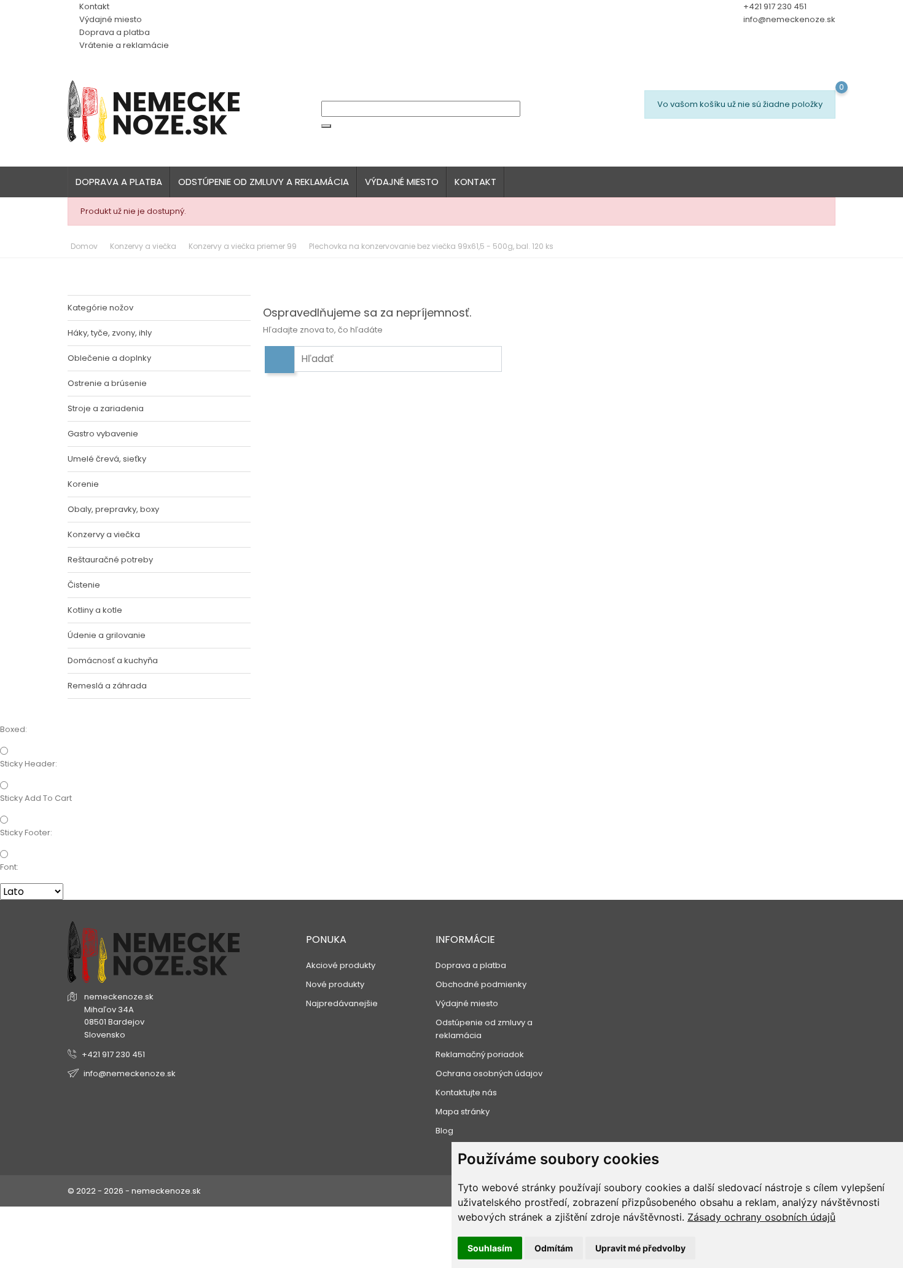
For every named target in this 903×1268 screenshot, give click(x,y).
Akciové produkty (340, 965)
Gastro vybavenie (103, 433)
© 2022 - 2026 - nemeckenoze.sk (134, 1191)
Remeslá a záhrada (107, 685)
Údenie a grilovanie (107, 635)
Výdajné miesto (109, 19)
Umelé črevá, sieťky (107, 459)
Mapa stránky (463, 1111)
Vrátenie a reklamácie (123, 45)
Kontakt (93, 6)
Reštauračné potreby (110, 559)
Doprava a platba (113, 32)
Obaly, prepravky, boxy (113, 509)
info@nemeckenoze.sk (789, 19)
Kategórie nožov (100, 307)
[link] (761, 1217)
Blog (444, 1130)
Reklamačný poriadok (480, 1054)
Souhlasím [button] (489, 1248)
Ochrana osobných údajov (489, 1073)
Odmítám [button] (553, 1248)
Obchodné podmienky (481, 984)
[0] (650, 134)
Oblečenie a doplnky (109, 358)
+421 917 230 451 (113, 1054)
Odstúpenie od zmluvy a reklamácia (263, 181)
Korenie (83, 484)
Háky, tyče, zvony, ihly (110, 333)
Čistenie (84, 585)
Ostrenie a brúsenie (107, 383)
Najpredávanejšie (342, 1003)
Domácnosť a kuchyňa (113, 660)
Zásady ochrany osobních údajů (761, 1217)
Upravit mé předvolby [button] (640, 1248)
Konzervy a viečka (104, 534)
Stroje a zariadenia (106, 408)
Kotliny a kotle (95, 610)
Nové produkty (335, 984)
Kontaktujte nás (466, 1092)
